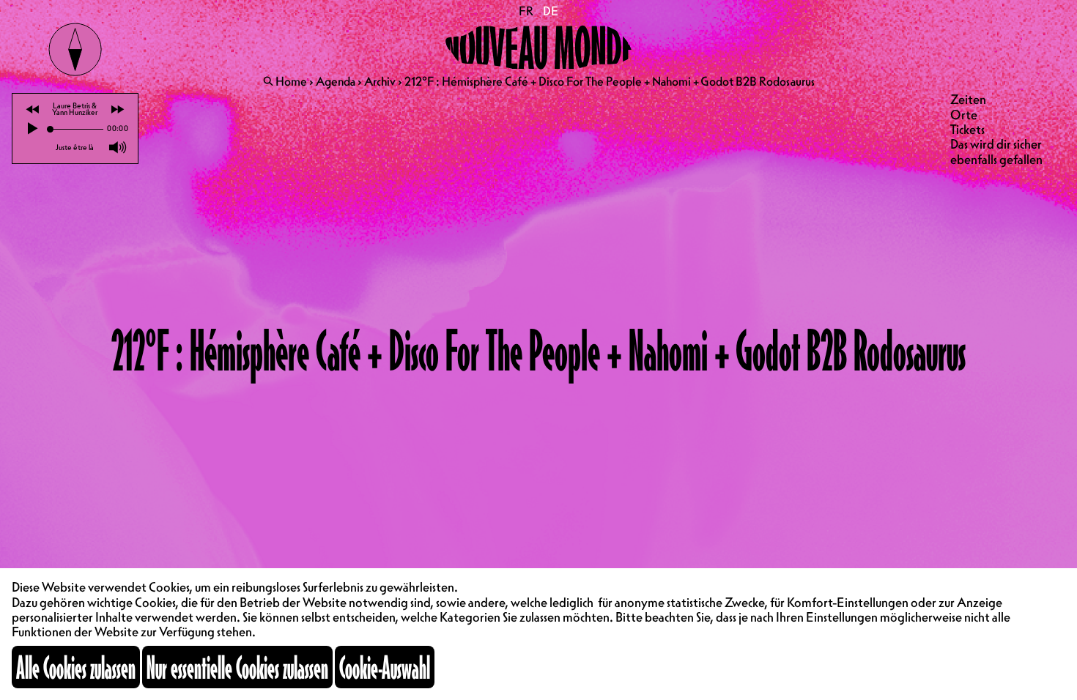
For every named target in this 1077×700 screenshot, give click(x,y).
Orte (963, 115)
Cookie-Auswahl (384, 667)
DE (550, 11)
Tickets (967, 129)
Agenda (335, 81)
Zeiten (968, 99)
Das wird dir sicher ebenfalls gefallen (996, 151)
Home (291, 81)
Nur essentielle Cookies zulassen (237, 667)
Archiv (380, 81)
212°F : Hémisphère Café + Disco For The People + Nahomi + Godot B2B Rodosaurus (609, 81)
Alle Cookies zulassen (76, 667)
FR (526, 11)
